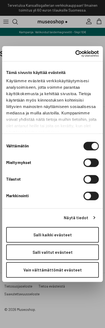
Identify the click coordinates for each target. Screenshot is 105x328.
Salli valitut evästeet (53, 252)
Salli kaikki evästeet (52, 234)
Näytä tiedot (76, 217)
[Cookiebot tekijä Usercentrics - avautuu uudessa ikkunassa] (75, 53)
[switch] (91, 162)
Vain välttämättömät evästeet (52, 269)
